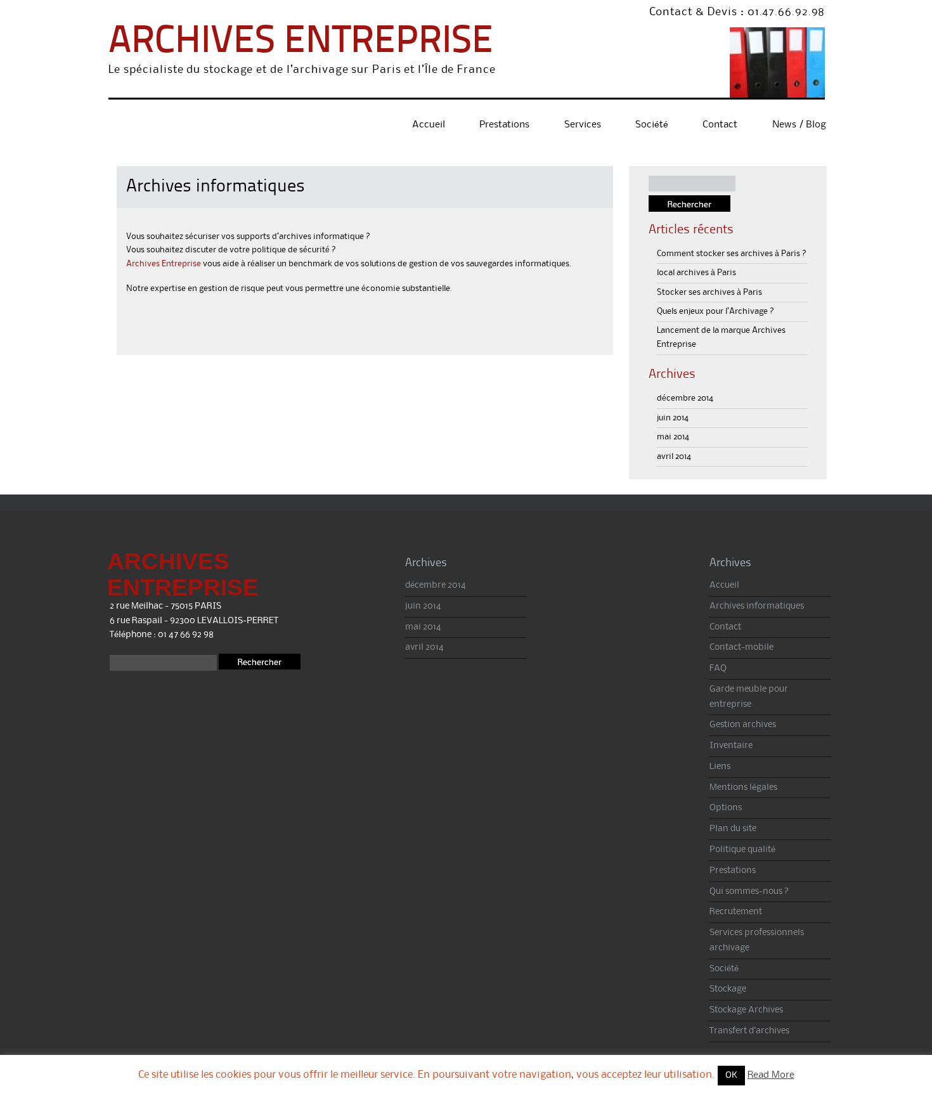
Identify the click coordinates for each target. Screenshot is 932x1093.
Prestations (504, 124)
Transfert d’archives (749, 1031)
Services (582, 124)
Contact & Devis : (696, 12)
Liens (719, 767)
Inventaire (731, 746)
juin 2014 (673, 418)
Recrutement (735, 912)
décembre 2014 (685, 398)
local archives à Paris (696, 272)
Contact (719, 124)
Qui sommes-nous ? (749, 892)
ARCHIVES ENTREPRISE (300, 42)
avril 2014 (674, 456)
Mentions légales (743, 788)
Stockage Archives (746, 1010)
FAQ (718, 668)
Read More (771, 1075)
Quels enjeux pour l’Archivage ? (715, 311)
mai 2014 (673, 437)
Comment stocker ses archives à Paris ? (731, 253)
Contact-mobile (741, 648)
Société (651, 124)
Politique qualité (742, 850)
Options (725, 808)
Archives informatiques (756, 606)
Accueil (428, 124)
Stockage (727, 989)
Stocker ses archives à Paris (709, 292)
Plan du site (732, 829)
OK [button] (731, 1075)
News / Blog (799, 124)
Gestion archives (742, 725)
